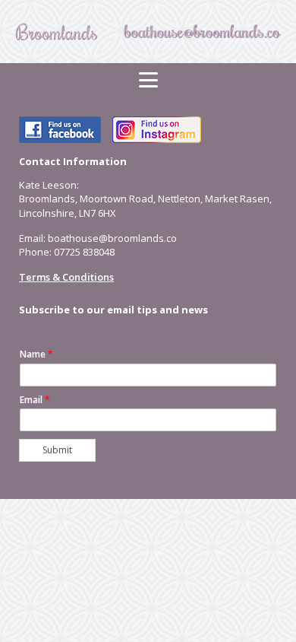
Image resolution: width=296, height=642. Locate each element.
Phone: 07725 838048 (67, 252)
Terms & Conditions (66, 277)
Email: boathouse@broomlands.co (98, 238)
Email (35, 400)
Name (36, 354)
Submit (57, 449)
